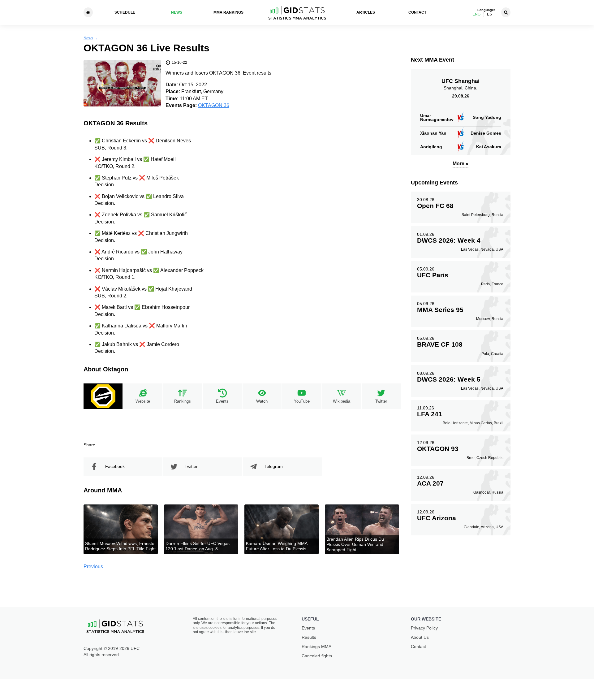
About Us (420, 637)
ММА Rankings (228, 12)
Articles (365, 12)
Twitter (191, 466)
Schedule (124, 12)
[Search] (505, 12)
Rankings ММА (316, 646)
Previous (93, 566)
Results (309, 637)
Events (308, 627)
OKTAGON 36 (213, 105)
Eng (476, 14)
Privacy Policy (424, 627)
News (176, 12)
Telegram (274, 466)
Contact (417, 12)
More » (460, 163)
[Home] (88, 12)
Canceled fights (317, 655)
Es (489, 14)
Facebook (115, 466)
